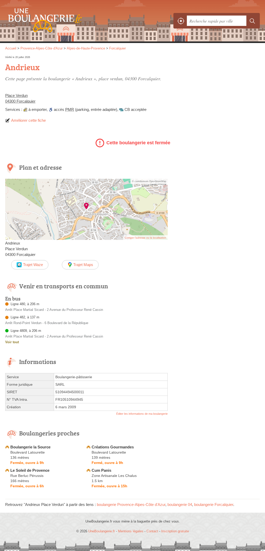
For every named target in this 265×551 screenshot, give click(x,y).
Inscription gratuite (175, 531)
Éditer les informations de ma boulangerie (142, 413)
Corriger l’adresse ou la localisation (145, 237)
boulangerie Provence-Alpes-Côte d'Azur (131, 504)
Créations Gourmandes (113, 447)
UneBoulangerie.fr (42, 20)
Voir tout (12, 342)
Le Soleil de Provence (29, 470)
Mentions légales (130, 531)
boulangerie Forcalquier (213, 504)
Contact (152, 531)
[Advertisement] (216, 91)
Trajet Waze (33, 264)
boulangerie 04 (179, 504)
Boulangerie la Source (30, 447)
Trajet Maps (83, 264)
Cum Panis (101, 470)
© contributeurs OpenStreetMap (149, 181)
